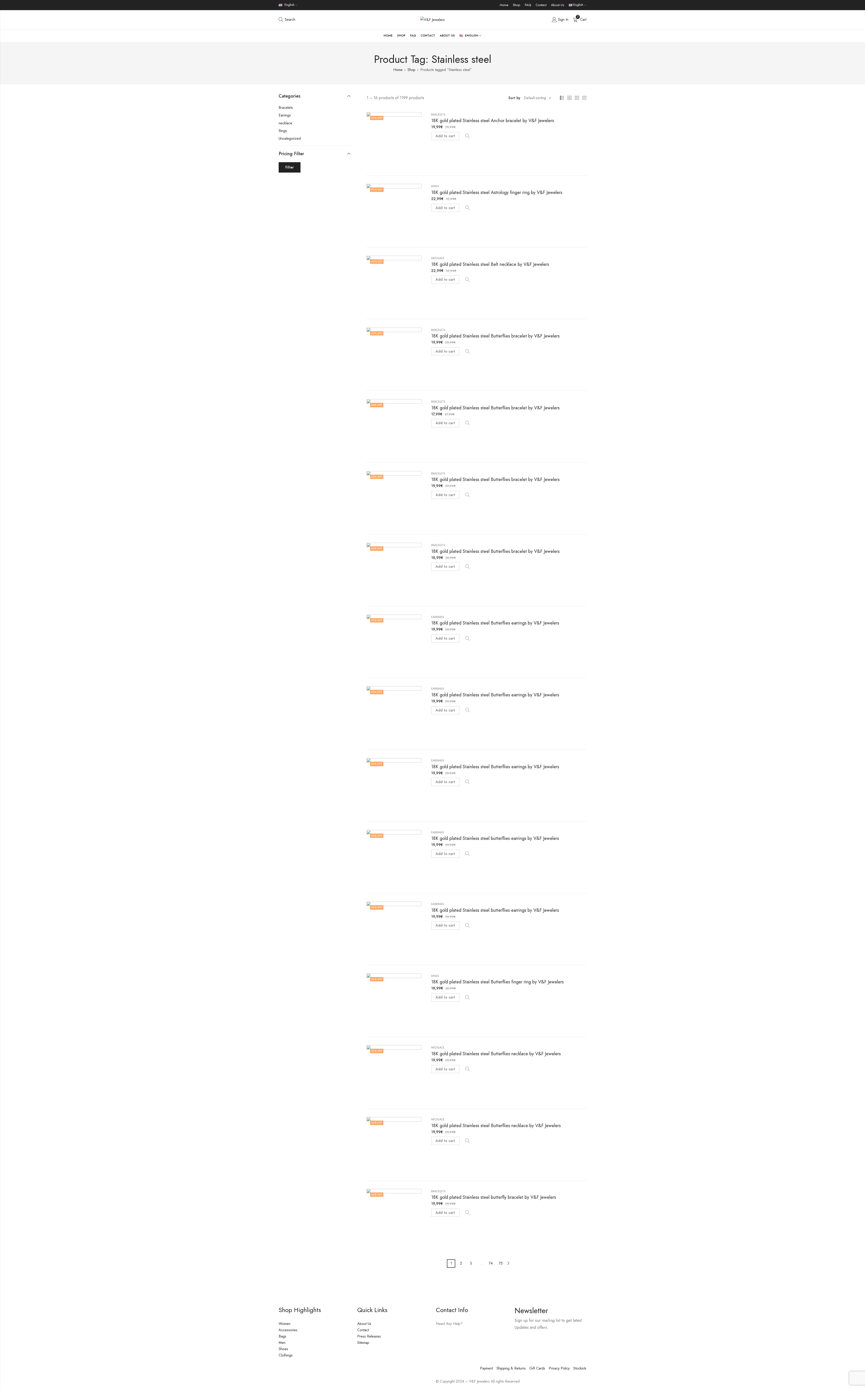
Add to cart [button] (445, 136)
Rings (435, 186)
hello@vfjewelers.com (463, 1336)
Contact (541, 4)
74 (491, 1263)
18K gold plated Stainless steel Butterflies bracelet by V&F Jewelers (495, 336)
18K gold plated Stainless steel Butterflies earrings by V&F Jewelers (495, 623)
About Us (557, 4)
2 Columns (569, 98)
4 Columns (584, 98)
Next (508, 1263)
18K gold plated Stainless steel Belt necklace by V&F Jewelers (490, 264)
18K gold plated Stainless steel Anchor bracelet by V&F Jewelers (492, 120)
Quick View (467, 136)
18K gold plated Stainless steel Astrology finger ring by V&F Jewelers (496, 192)
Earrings (437, 617)
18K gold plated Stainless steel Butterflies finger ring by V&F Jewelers (497, 982)
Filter (289, 167)
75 (501, 1263)
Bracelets (438, 115)
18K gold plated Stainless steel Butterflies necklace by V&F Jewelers (496, 1054)
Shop (516, 4)
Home (504, 4)
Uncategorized (290, 138)
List (562, 98)
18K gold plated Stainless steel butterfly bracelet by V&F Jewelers (493, 1197)
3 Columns (577, 98)
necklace (437, 258)
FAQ (528, 4)
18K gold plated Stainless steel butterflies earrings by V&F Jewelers (495, 838)
